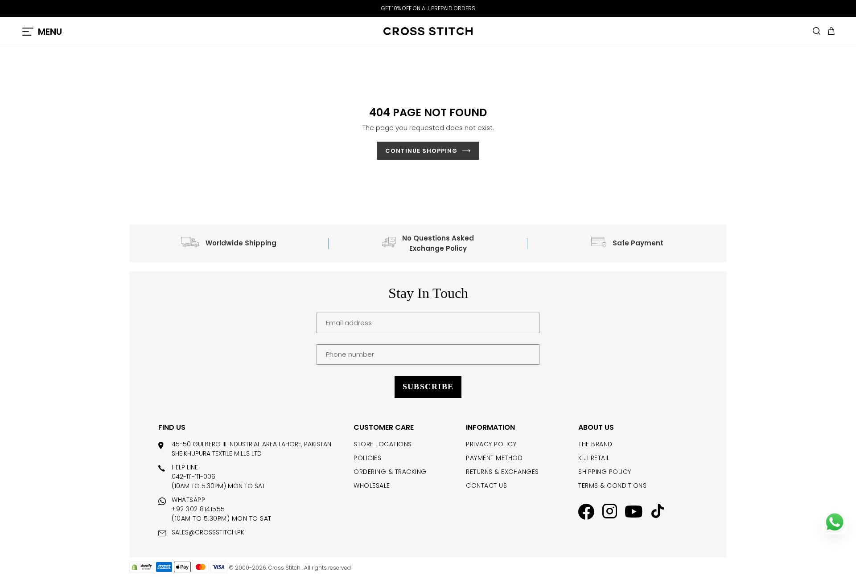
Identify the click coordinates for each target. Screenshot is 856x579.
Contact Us (486, 485)
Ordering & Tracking (390, 471)
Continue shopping (421, 151)
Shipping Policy (604, 471)
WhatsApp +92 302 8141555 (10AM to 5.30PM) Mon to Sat (222, 509)
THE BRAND (595, 444)
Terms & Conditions (612, 485)
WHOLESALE (372, 485)
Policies (367, 457)
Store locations (383, 444)
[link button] (586, 513)
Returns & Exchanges (502, 471)
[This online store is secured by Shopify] (141, 570)
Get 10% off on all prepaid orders (428, 8)
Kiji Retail (594, 457)
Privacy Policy (491, 444)
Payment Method (494, 457)
